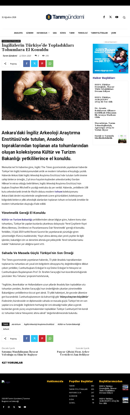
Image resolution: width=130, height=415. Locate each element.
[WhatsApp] (50, 63)
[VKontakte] (19, 407)
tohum (6, 329)
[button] (124, 17)
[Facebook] (104, 17)
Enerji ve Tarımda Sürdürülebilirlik (104, 137)
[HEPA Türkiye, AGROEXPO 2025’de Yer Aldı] (122, 100)
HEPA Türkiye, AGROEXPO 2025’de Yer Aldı (103, 99)
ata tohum (16, 324)
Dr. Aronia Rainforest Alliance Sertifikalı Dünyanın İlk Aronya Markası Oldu (105, 113)
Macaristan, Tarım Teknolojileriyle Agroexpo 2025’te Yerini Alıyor (105, 126)
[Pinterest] (42, 63)
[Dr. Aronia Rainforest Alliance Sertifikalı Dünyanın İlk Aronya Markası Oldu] (122, 111)
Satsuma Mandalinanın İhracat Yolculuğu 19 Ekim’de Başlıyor (20, 353)
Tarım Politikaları (11, 41)
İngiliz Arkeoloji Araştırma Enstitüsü (39, 324)
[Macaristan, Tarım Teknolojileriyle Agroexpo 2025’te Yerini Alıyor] (122, 126)
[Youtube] (116, 17)
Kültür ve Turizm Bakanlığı (17, 219)
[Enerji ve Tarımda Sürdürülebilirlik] (122, 139)
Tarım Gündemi (10, 55)
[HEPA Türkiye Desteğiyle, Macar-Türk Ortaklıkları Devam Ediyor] (122, 88)
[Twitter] (110, 17)
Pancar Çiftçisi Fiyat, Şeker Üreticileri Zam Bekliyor (73, 353)
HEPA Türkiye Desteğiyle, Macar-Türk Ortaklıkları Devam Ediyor (105, 88)
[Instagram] (9, 407)
